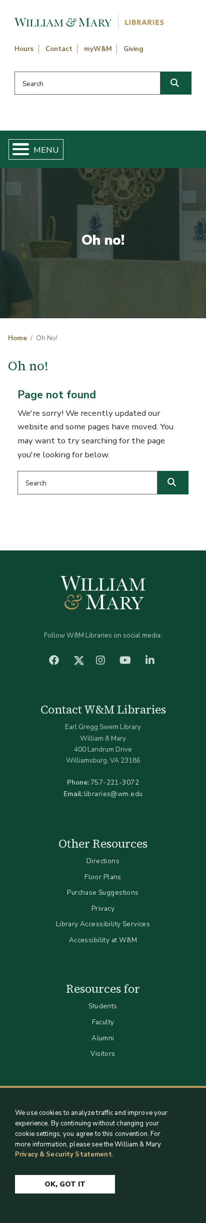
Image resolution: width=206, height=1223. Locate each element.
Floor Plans (103, 877)
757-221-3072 (114, 782)
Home (17, 338)
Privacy (103, 908)
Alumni (103, 1038)
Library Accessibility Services (103, 924)
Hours (24, 49)
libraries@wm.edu (113, 794)
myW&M (98, 49)
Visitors (102, 1053)
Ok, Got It (65, 1184)
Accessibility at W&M (103, 940)
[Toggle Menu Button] (16, 149)
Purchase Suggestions (102, 892)
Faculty (103, 1022)
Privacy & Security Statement (63, 1154)
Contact (59, 49)
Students (102, 1006)
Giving (134, 49)
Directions (103, 861)
